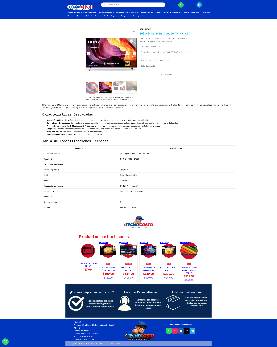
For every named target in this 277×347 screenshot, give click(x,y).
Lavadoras (82, 16)
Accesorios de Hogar (105, 12)
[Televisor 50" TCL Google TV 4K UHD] (108, 251)
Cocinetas (166, 12)
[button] (88, 53)
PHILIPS (128, 264)
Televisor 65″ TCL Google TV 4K (149, 269)
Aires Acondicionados (73, 12)
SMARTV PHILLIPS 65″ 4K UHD (128, 269)
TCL (108, 264)
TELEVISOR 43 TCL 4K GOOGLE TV (169, 269)
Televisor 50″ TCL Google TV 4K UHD (108, 269)
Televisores (146, 16)
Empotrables (195, 12)
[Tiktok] (186, 331)
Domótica (186, 12)
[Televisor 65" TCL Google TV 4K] (149, 251)
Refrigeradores (126, 16)
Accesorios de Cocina (90, 12)
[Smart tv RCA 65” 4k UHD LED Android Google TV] (189, 251)
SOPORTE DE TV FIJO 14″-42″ (88, 264)
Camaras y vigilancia (146, 12)
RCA (189, 264)
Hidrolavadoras (71, 16)
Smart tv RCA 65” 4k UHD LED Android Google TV (189, 270)
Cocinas (158, 12)
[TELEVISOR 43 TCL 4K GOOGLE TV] (169, 251)
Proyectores (115, 16)
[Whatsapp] (181, 5)
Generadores (206, 12)
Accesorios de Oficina (121, 12)
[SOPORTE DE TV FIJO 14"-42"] (88, 251)
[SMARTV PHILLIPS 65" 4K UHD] (128, 251)
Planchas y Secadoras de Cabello (98, 16)
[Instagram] (175, 331)
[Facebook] (181, 331)
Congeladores (176, 12)
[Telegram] (199, 5)
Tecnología (136, 16)
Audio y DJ (134, 12)
